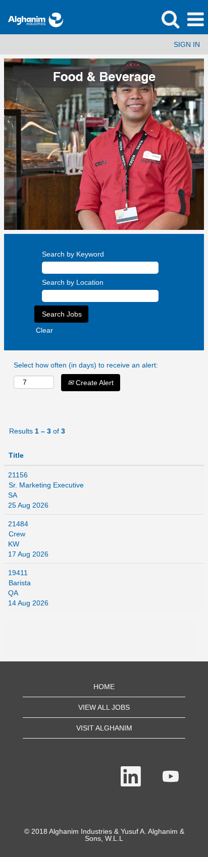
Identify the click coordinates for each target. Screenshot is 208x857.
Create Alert (94, 383)
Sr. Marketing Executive (46, 485)
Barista (20, 583)
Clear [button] (44, 330)
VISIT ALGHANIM (104, 728)
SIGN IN (187, 44)
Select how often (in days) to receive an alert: (86, 365)
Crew (17, 534)
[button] (195, 19)
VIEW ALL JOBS (104, 707)
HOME (104, 687)
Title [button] (16, 455)
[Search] (170, 19)
